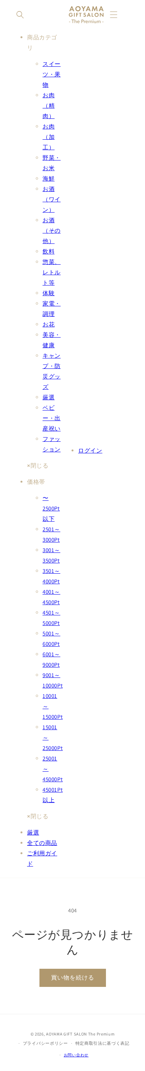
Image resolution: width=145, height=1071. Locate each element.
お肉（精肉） (49, 105)
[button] (20, 14)
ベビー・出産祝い (52, 418)
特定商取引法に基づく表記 (102, 1043)
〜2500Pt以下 (51, 508)
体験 (49, 293)
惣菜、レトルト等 (52, 272)
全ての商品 (42, 842)
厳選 (49, 397)
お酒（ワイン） (52, 199)
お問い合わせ (76, 1054)
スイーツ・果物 (52, 74)
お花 (49, 324)
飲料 (49, 251)
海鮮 (49, 178)
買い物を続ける (72, 977)
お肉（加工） (49, 137)
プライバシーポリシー (45, 1043)
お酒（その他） (52, 230)
